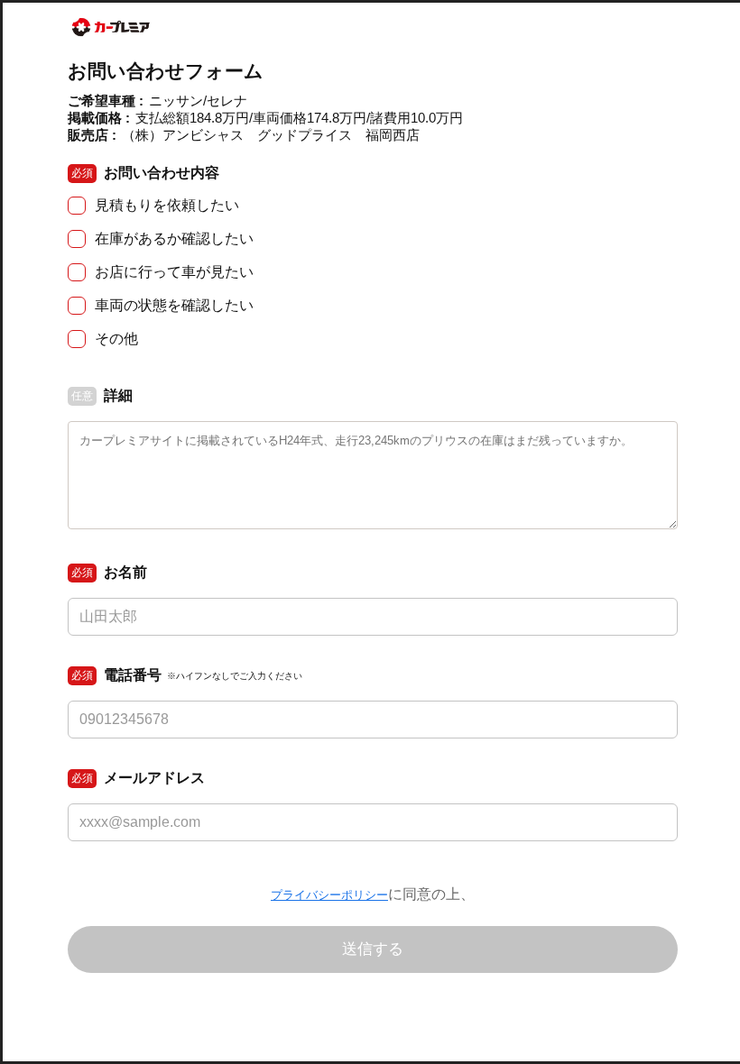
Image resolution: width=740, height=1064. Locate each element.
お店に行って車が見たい (174, 272)
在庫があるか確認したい (174, 238)
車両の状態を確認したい (174, 305)
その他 (116, 338)
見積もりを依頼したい (167, 205)
